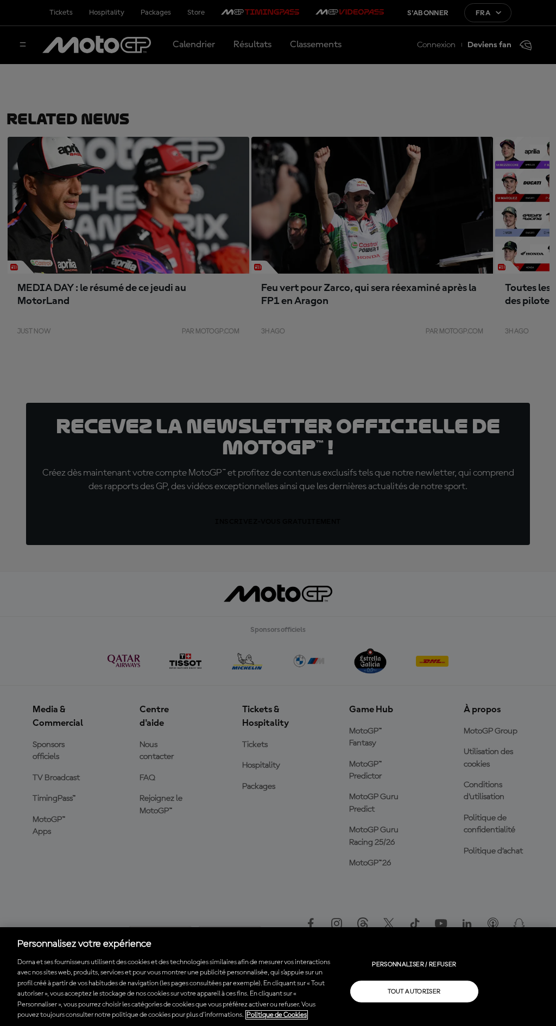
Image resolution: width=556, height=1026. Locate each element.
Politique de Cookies (277, 1014)
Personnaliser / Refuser (414, 964)
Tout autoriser (414, 991)
